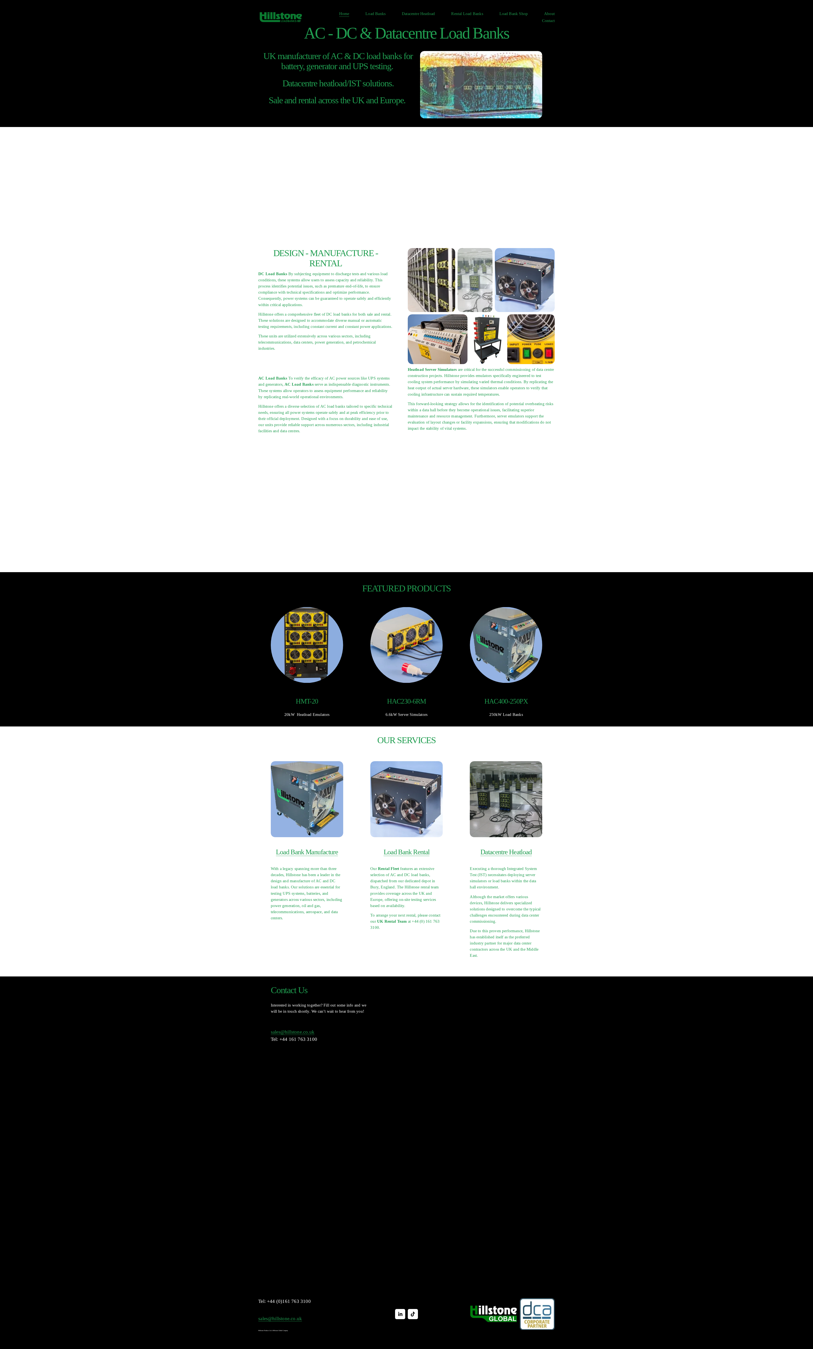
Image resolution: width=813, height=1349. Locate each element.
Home (344, 13)
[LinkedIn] (400, 1314)
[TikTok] (413, 1314)
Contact (548, 20)
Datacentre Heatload (418, 13)
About (549, 13)
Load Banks (375, 13)
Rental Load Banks (467, 13)
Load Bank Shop (513, 13)
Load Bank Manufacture (307, 852)
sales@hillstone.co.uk (292, 1032)
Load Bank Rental (407, 852)
